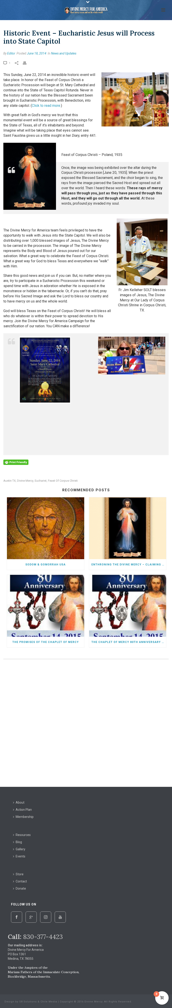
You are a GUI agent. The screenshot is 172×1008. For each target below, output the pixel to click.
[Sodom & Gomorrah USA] (45, 528)
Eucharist (41, 480)
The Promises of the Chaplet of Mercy (45, 642)
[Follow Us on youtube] (60, 917)
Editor (11, 53)
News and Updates (63, 53)
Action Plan (24, 809)
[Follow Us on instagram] (45, 917)
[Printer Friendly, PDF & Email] (15, 462)
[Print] (27, 62)
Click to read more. (46, 105)
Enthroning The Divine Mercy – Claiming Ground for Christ (128, 564)
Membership (25, 817)
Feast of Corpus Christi (63, 480)
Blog (19, 842)
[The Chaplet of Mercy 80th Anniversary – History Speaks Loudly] (127, 606)
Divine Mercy (25, 480)
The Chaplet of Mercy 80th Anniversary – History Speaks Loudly (128, 642)
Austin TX (9, 480)
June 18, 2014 (36, 53)
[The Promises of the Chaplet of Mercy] (45, 606)
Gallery (20, 849)
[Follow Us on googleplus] (31, 917)
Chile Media (49, 1001)
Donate (21, 888)
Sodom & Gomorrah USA (45, 564)
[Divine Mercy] (86, 10)
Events (20, 856)
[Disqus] (86, 724)
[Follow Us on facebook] (16, 917)
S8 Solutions (28, 1001)
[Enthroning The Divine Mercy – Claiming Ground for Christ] (127, 528)
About (20, 802)
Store (20, 874)
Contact (21, 881)
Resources (23, 835)
